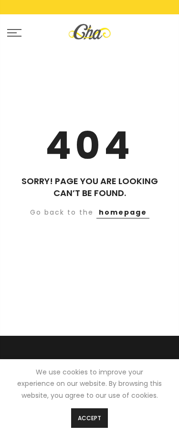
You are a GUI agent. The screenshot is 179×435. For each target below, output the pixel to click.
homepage (123, 212)
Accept (89, 418)
